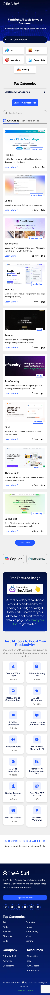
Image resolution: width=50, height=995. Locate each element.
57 (44, 531)
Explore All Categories (17, 91)
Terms (30, 990)
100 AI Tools (33, 965)
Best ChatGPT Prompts (37, 794)
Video (29, 936)
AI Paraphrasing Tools (37, 674)
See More (25, 542)
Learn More (10, 167)
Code (39, 376)
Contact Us (8, 965)
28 (44, 348)
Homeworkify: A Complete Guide (37, 723)
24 (44, 210)
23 (44, 302)
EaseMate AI (12, 243)
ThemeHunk (12, 473)
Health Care (37, 149)
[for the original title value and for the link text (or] (6, 907)
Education (31, 922)
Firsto (8, 427)
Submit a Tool (9, 956)
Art (4, 922)
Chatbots (7, 936)
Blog (29, 961)
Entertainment (35, 238)
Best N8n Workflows (36, 818)
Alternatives (33, 970)
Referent (9, 335)
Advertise (7, 961)
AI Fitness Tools (13, 746)
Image (29, 927)
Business (38, 421)
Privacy (21, 990)
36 (44, 485)
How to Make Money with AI (37, 747)
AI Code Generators (13, 769)
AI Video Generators (13, 723)
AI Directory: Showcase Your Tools (36, 771)
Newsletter (32, 956)
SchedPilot (11, 518)
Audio (6, 927)
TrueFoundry (12, 381)
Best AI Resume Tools (13, 794)
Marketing (37, 284)
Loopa (8, 200)
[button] (25, 92)
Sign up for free (25, 897)
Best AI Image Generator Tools (13, 698)
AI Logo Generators (36, 698)
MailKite (9, 289)
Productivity (36, 195)
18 (44, 256)
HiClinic (9, 154)
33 (44, 393)
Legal (39, 330)
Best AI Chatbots (13, 817)
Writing (29, 941)
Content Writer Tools (13, 674)
